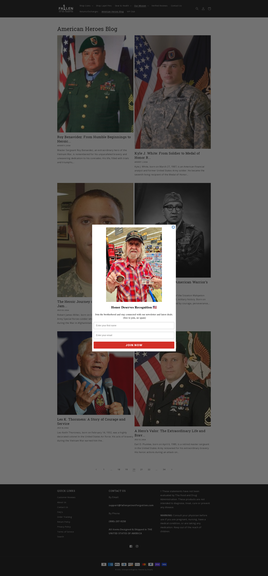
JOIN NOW (134, 345)
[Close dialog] (173, 227)
